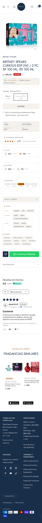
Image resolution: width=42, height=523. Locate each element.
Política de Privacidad (31, 476)
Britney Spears (9, 57)
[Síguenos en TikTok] (16, 473)
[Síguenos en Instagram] (16, 468)
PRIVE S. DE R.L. (19, 502)
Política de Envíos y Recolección (30, 470)
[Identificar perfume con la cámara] (14, 6)
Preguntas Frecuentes (31, 481)
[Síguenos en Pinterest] (5, 473)
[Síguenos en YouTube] (10, 473)
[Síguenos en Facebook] (5, 468)
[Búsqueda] (8, 7)
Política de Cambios (30, 465)
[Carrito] (38, 7)
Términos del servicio (31, 461)
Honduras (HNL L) (9, 496)
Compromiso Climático (28, 486)
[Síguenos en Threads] (10, 468)
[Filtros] (5, 292)
